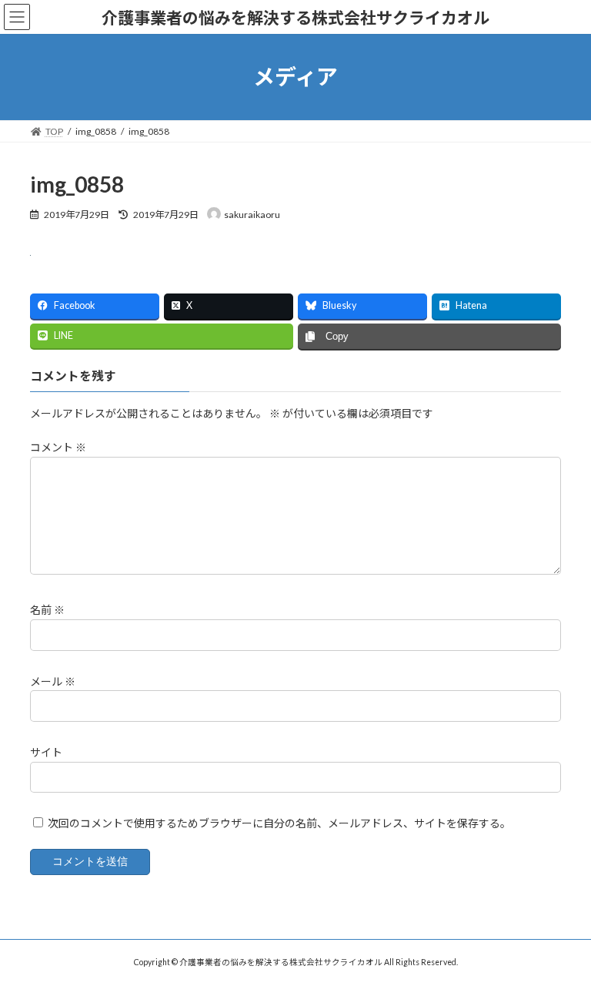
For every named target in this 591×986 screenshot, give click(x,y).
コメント (58, 447)
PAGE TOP (563, 940)
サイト (46, 752)
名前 (47, 609)
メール (52, 680)
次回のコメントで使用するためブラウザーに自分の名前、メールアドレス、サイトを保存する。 (279, 823)
